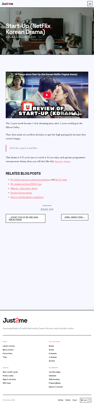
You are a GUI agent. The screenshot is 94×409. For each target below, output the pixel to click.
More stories (8, 350)
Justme (7, 3)
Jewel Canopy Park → (74, 217)
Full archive (7, 353)
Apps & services (9, 379)
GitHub (60, 400)
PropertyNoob (55, 383)
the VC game (61, 180)
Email (75, 400)
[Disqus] (47, 266)
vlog (51, 208)
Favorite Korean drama (21, 193)
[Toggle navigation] (89, 3)
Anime (51, 350)
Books (51, 346)
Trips (5, 357)
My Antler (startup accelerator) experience (30, 180)
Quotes (52, 361)
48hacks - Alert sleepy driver (23, 188)
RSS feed (7, 383)
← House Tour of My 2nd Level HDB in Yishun (24, 218)
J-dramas (53, 357)
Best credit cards (10, 372)
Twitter (68, 400)
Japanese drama (62, 161)
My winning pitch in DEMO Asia (25, 184)
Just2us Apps (54, 372)
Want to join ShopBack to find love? (27, 197)
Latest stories (9, 346)
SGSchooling (54, 379)
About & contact (56, 387)
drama (44, 208)
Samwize (52, 376)
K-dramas (53, 353)
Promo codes (8, 376)
